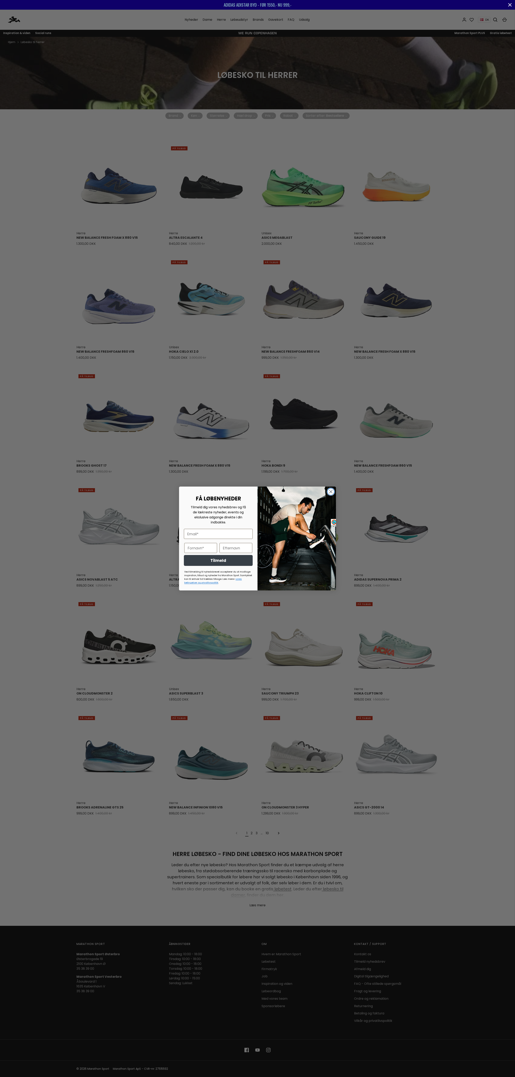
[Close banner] (510, 5)
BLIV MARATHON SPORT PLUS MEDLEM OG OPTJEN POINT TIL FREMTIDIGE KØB (421, 5)
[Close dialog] (330, 491)
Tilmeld (218, 560)
